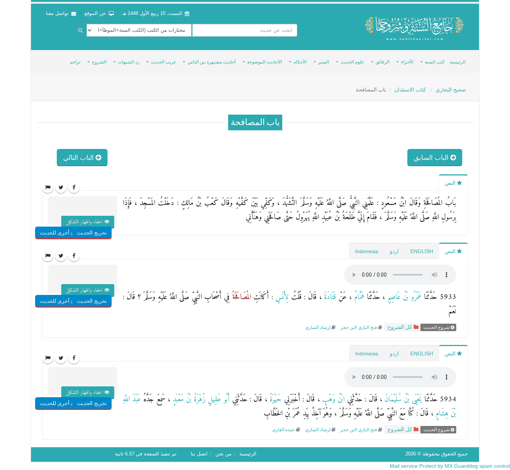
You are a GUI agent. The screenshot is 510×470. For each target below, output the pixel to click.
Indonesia (366, 251)
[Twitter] (60, 187)
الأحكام (300, 62)
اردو (394, 251)
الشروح (99, 62)
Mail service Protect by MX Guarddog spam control (450, 466)
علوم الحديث (352, 62)
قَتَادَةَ (329, 297)
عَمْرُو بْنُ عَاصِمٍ (403, 297)
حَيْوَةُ (274, 399)
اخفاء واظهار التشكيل (85, 222)
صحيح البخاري (451, 90)
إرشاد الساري (317, 327)
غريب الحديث (163, 62)
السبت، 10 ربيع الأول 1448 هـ (152, 13)
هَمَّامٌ (358, 297)
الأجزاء (407, 62)
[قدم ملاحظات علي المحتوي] (47, 187)
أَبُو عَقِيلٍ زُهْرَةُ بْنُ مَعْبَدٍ (200, 399)
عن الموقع (96, 13)
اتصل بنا (199, 454)
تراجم (75, 62)
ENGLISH (421, 251)
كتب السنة (435, 62)
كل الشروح (399, 327)
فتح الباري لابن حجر (358, 327)
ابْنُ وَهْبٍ (332, 399)
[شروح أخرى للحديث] (71, 218)
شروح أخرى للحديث (62, 233)
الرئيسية (458, 62)
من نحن (223, 454)
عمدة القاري (283, 429)
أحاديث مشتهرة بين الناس (211, 62)
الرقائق (382, 62)
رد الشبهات (128, 62)
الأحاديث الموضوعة (264, 62)
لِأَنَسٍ (281, 297)
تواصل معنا (58, 13)
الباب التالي (79, 157)
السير (323, 62)
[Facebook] (74, 187)
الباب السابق (432, 157)
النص (451, 183)
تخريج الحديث (92, 233)
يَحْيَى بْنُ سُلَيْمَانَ (402, 399)
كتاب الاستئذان (410, 90)
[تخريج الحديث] (100, 218)
